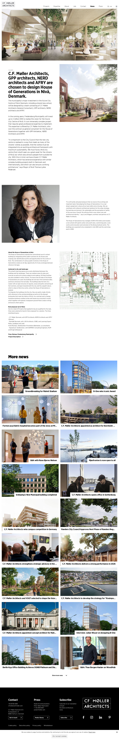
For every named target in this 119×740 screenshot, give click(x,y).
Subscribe (64, 717)
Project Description (14, 337)
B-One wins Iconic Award (104, 391)
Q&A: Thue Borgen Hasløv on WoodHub (98, 667)
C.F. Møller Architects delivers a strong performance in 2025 (89, 564)
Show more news (57, 675)
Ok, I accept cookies (59, 736)
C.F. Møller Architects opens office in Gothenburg (94, 494)
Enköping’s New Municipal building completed (36, 494)
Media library (39, 717)
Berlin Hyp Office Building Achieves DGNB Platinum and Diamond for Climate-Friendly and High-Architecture (51, 667)
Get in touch (13, 717)
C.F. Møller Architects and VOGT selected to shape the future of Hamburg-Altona (38, 598)
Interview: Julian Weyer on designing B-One (96, 633)
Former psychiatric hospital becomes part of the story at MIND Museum (34, 426)
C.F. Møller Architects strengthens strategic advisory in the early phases (34, 564)
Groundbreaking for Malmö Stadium (41, 391)
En (109, 6)
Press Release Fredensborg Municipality (21, 334)
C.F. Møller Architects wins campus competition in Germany (30, 529)
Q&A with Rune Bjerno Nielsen (43, 460)
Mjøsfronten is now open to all (102, 460)
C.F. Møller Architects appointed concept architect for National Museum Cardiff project (41, 633)
